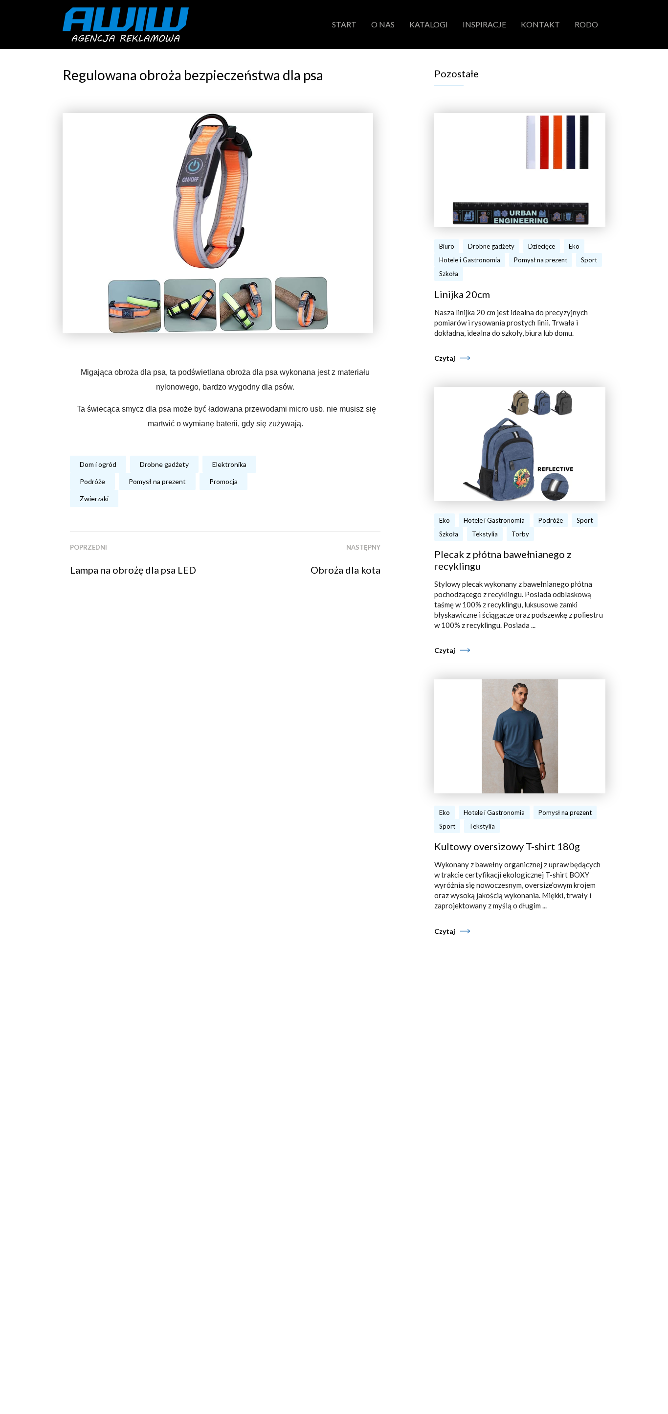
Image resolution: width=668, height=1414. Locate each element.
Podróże (92, 481)
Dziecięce (541, 246)
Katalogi (428, 24)
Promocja (223, 481)
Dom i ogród (98, 464)
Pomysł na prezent (157, 481)
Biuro (446, 246)
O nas (383, 24)
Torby (520, 534)
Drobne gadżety (164, 464)
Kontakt (540, 24)
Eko (574, 246)
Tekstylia (485, 534)
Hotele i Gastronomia (469, 260)
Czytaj (444, 358)
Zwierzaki (94, 498)
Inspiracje (484, 24)
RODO (586, 24)
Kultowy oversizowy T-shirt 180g (507, 846)
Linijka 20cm (462, 294)
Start (344, 24)
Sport (589, 260)
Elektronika (229, 464)
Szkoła (448, 274)
